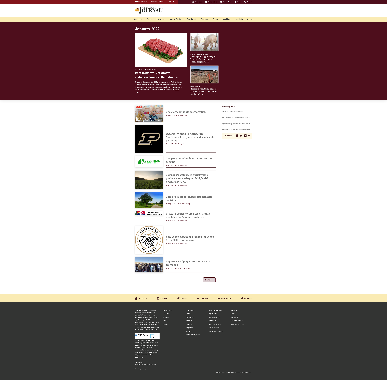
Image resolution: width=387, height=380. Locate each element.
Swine (200, 54)
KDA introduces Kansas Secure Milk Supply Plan (236, 118)
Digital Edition (213, 313)
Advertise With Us (237, 321)
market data (151, 340)
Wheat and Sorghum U (193, 335)
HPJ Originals (191, 19)
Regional (204, 19)
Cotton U (189, 324)
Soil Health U (190, 317)
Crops (149, 19)
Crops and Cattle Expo (158, 2)
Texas (205, 54)
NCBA (155, 69)
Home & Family (175, 19)
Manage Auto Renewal (216, 331)
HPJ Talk (171, 2)
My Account (212, 321)
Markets (239, 19)
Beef (136, 69)
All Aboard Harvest (141, 2)
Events (215, 19)
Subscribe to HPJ (214, 317)
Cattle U (188, 313)
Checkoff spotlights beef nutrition (186, 111)
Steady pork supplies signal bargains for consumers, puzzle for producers (203, 59)
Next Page (209, 280)
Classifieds (138, 19)
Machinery (227, 19)
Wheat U (188, 331)
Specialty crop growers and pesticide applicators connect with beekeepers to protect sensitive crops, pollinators (236, 124)
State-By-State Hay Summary (232, 112)
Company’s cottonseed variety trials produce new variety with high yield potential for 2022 (188, 178)
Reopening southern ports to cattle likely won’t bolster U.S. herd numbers (204, 91)
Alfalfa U (189, 321)
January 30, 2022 (171, 185)
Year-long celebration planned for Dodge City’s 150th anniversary (190, 238)
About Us (234, 313)
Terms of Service (220, 372)
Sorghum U (189, 327)
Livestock (160, 19)
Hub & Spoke (144, 369)
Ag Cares (166, 313)
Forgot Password (214, 327)
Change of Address (215, 324)
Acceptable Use (239, 372)
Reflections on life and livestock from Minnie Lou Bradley (236, 130)
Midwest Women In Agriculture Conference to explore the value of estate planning (190, 137)
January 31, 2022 (171, 115)
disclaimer (140, 357)
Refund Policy (248, 372)
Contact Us (234, 317)
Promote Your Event (237, 324)
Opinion (250, 19)
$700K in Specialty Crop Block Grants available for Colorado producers (188, 215)
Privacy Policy (230, 372)
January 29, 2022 (171, 220)
